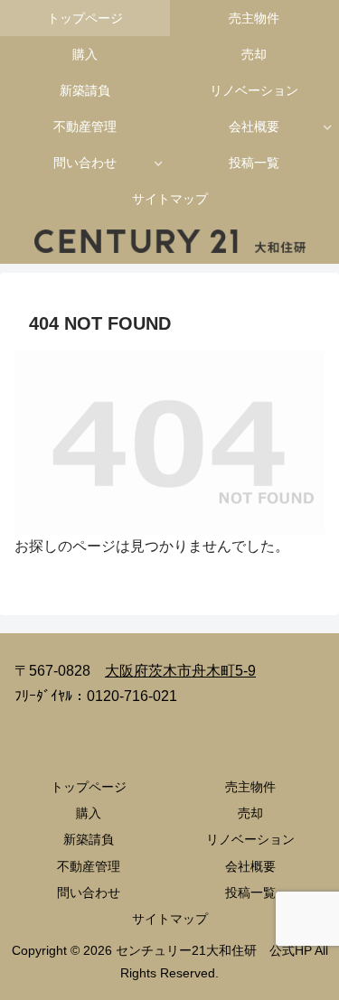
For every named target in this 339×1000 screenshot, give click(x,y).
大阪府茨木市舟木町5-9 (180, 670)
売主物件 (250, 787)
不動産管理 (88, 866)
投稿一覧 (250, 892)
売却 (250, 813)
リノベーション (250, 839)
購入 (88, 813)
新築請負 (88, 839)
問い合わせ (88, 892)
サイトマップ (170, 918)
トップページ (89, 787)
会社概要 (250, 866)
